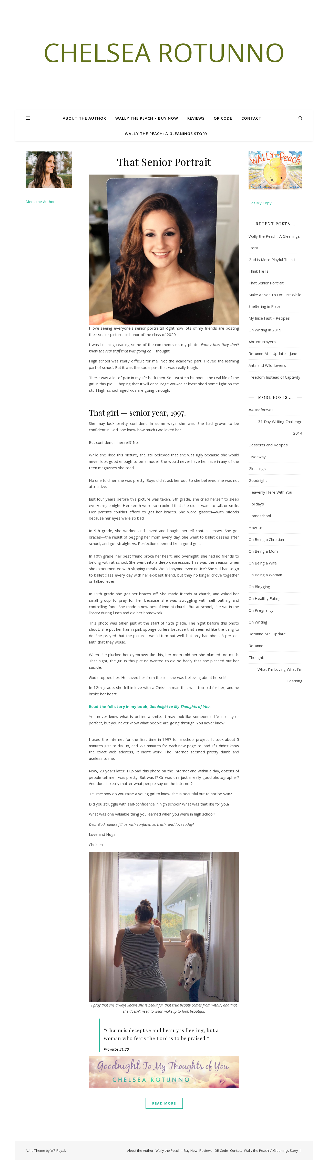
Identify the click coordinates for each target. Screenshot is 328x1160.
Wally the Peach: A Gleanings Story (166, 133)
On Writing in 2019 (265, 329)
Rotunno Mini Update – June (273, 353)
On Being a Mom (263, 551)
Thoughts (257, 657)
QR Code (223, 118)
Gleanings (257, 468)
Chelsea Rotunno (164, 52)
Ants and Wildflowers (267, 365)
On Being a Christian (266, 539)
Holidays (256, 503)
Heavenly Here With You (270, 492)
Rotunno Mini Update (267, 633)
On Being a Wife (263, 562)
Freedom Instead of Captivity (274, 377)
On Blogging (259, 586)
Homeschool (260, 515)
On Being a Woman (265, 574)
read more (164, 1103)
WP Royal (57, 1150)
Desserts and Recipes (268, 444)
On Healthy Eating (265, 598)
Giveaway (257, 456)
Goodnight (258, 480)
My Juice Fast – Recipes (269, 318)
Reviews (195, 118)
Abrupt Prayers (262, 341)
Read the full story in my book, (150, 706)
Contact (251, 118)
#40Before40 (261, 409)
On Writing (258, 622)
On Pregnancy (261, 610)
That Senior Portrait (164, 161)
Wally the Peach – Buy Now (146, 118)
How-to (255, 527)
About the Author (84, 118)
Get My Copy (260, 202)
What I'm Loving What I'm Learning (280, 675)
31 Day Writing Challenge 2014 (280, 427)
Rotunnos (257, 645)
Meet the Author (40, 201)
